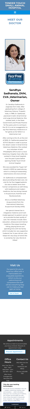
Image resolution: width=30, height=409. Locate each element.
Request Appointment (14, 351)
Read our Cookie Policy (14, 400)
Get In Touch (14, 293)
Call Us (8, 407)
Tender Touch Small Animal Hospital (15, 5)
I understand (15, 404)
